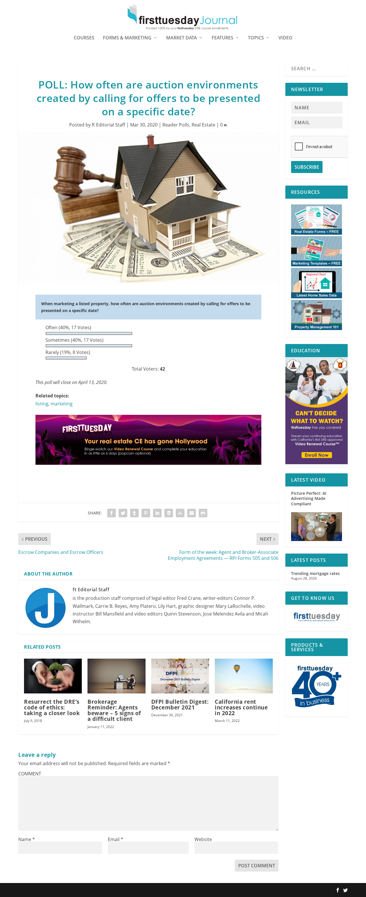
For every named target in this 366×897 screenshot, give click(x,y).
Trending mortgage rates (315, 573)
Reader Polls (175, 125)
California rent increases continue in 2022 (241, 707)
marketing (62, 404)
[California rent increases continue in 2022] (243, 676)
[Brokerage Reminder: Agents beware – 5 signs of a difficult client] (116, 676)
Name (26, 839)
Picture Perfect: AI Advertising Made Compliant (308, 498)
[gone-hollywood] (148, 470)
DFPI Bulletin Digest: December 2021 (180, 704)
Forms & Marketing (127, 38)
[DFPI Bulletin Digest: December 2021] (180, 676)
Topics (256, 38)
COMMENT (29, 774)
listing (41, 404)
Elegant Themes (54, 890)
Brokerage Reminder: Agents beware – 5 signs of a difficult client (114, 710)
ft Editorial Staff (108, 125)
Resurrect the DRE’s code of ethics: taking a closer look (52, 707)
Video (286, 38)
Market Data (181, 38)
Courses (84, 38)
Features (222, 38)
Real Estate (203, 125)
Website (203, 839)
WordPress (102, 890)
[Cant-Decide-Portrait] (316, 462)
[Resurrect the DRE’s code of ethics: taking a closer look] (53, 676)
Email (115, 839)
